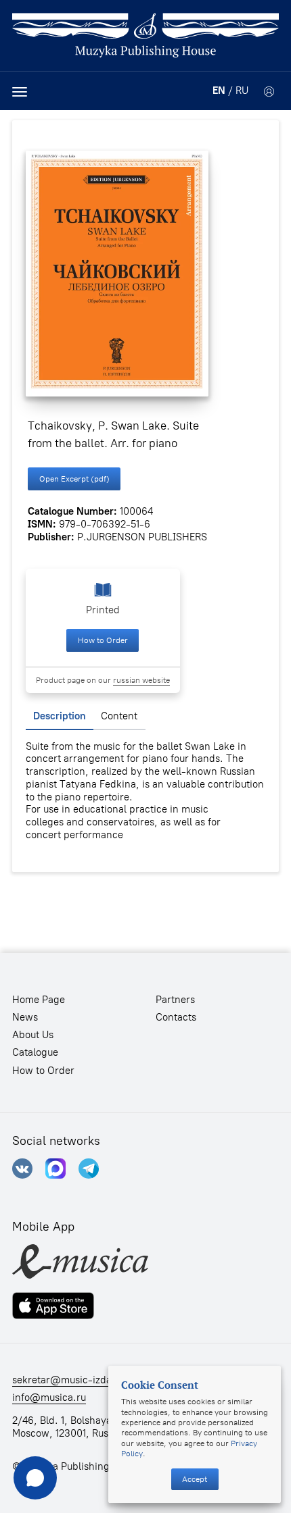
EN (218, 90)
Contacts (176, 1017)
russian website (141, 680)
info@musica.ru (49, 1397)
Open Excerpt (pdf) (74, 478)
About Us (32, 1035)
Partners (175, 1000)
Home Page (38, 1000)
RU (242, 90)
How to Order (103, 640)
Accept (194, 1479)
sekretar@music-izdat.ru (70, 1380)
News (25, 1017)
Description (59, 716)
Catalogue (35, 1052)
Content (119, 716)
